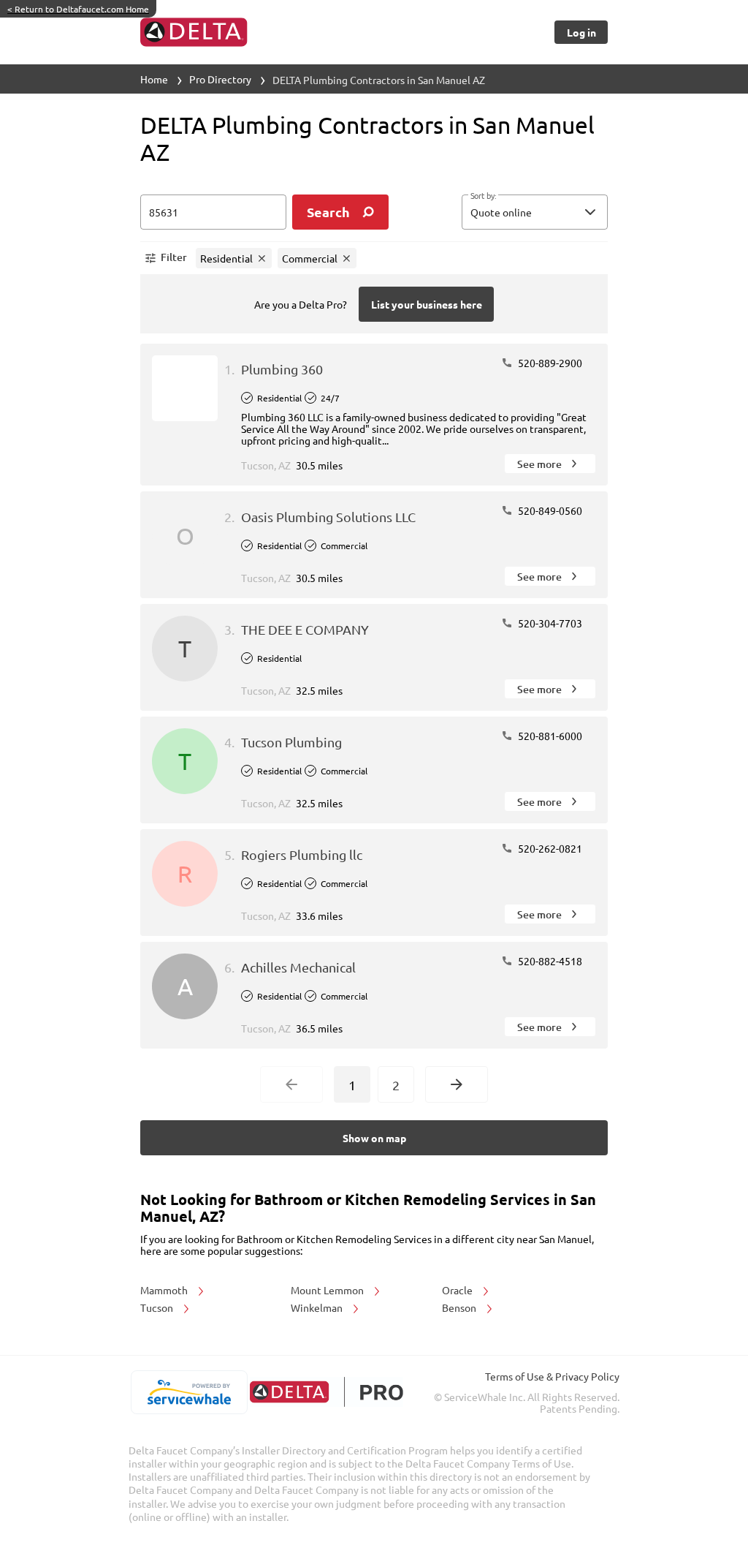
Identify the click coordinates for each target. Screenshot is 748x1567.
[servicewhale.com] (189, 1392)
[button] (535, 212)
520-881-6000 (549, 735)
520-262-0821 (549, 848)
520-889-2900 (549, 362)
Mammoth (165, 1289)
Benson (460, 1307)
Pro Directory (220, 79)
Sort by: (483, 196)
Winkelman (318, 1307)
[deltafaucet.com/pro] (326, 1392)
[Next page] (456, 1084)
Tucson (157, 1307)
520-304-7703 (549, 623)
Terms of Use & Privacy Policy (552, 1376)
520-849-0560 (549, 510)
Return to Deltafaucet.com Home (78, 9)
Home (154, 79)
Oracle (458, 1289)
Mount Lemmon (328, 1289)
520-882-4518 (549, 960)
